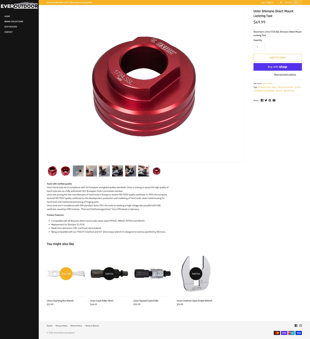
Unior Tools (267, 83)
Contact (8, 32)
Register (270, 2)
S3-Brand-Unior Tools (267, 87)
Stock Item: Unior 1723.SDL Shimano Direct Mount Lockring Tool (277, 33)
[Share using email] (274, 100)
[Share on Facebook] (262, 100)
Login (263, 2)
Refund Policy (76, 326)
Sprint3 (279, 91)
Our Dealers (10, 27)
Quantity (257, 40)
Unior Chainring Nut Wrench (60, 300)
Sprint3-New (289, 91)
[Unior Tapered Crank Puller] (152, 273)
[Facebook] (296, 325)
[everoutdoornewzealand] (19, 5)
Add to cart (278, 57)
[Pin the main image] (270, 100)
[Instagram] (300, 325)
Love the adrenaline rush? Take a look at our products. (70, 2)
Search (49, 326)
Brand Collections (13, 21)
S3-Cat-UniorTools (285, 87)
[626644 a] (146, 85)
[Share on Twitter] (266, 100)
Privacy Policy (61, 326)
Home (7, 16)
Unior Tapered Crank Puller (145, 300)
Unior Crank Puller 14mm (102, 300)
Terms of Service (92, 326)
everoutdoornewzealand (64, 333)
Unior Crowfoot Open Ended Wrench (194, 300)
